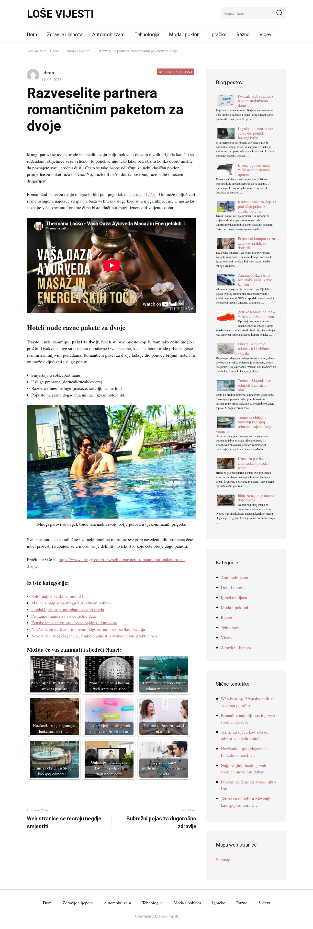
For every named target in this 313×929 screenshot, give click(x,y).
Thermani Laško (142, 194)
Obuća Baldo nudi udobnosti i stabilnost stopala (254, 348)
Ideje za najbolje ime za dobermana (256, 497)
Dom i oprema (233, 587)
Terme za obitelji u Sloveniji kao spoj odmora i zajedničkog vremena (243, 424)
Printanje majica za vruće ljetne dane (64, 616)
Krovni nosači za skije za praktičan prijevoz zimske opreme (257, 206)
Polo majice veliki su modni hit (59, 596)
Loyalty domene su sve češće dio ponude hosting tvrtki (255, 133)
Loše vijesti (60, 14)
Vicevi (265, 34)
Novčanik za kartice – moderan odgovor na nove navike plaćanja (88, 629)
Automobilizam (108, 34)
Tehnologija (146, 34)
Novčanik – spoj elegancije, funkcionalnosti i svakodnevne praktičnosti (94, 636)
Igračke (218, 34)
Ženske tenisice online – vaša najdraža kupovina (74, 622)
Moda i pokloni (185, 34)
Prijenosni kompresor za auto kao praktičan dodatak (256, 243)
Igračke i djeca (234, 597)
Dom (32, 34)
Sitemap (223, 859)
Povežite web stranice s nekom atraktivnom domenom (255, 100)
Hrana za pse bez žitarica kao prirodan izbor (253, 463)
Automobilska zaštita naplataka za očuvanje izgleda (255, 279)
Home (54, 50)
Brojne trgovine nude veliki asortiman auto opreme (254, 169)
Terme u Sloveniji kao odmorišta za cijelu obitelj (254, 385)
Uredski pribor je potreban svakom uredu (67, 609)
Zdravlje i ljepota (64, 34)
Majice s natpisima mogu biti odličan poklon (71, 603)
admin (48, 72)
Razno (243, 34)
